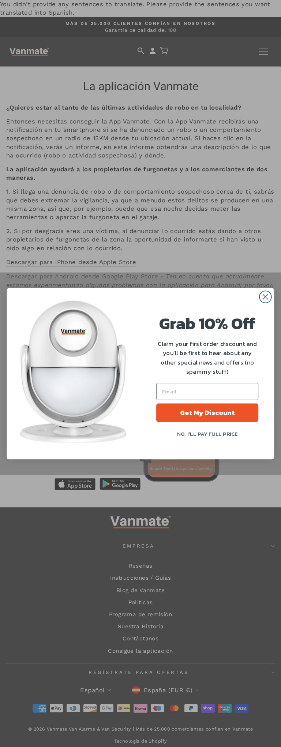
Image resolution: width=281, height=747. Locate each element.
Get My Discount (207, 412)
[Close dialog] (265, 297)
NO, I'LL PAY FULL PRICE (207, 433)
